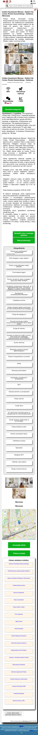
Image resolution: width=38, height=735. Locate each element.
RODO (31, 730)
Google (21, 726)
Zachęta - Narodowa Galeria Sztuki (18, 657)
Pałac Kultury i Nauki (19, 607)
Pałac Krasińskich (19, 600)
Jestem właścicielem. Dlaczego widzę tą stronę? (13, 713)
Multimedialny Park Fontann (19, 650)
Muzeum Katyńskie (19, 592)
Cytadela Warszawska (19, 585)
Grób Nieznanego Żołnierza (18, 643)
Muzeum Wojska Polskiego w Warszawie (19, 578)
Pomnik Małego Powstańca (18, 636)
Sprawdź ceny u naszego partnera (23, 234)
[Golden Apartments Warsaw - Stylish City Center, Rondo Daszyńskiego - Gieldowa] (11, 48)
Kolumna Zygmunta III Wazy (18, 672)
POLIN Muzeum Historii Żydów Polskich (19, 571)
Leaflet (24, 539)
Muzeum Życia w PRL (19, 700)
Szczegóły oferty (19, 545)
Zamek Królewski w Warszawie (18, 679)
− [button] (5, 515)
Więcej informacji (23, 240)
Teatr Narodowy (18, 628)
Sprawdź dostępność (13, 109)
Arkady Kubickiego (19, 693)
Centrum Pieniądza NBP (19, 686)
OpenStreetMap (31, 539)
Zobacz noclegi (19, 553)
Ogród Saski (18, 621)
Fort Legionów (19, 614)
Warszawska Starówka (19, 664)
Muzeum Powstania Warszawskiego (19, 564)
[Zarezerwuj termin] (35, 10)
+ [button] (5, 512)
